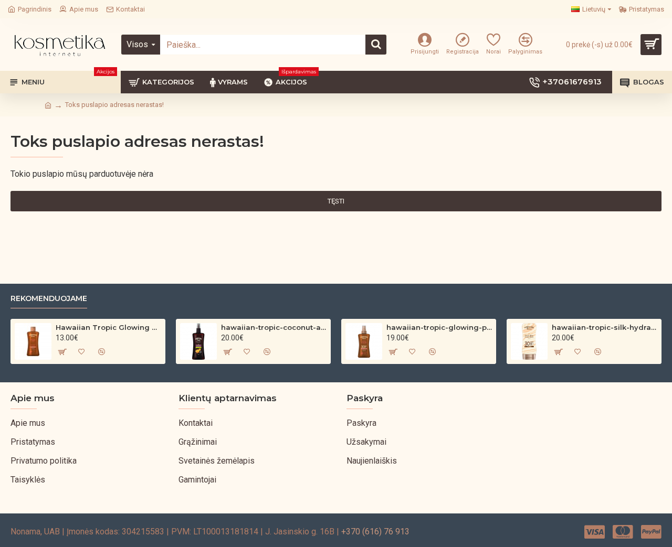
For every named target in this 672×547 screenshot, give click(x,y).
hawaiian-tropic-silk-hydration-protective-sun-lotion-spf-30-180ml (604, 327)
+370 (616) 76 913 (375, 532)
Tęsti (336, 201)
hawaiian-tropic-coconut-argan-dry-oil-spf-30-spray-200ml (274, 327)
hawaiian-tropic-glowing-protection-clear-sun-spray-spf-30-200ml (439, 327)
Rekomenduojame (48, 298)
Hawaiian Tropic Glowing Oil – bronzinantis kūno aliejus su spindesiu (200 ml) (108, 327)
